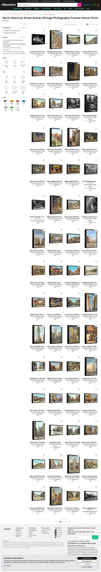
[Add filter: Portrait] (6, 62)
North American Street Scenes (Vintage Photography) (16, 14)
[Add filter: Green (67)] (12, 107)
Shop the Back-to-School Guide (51, 1)
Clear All (24, 24)
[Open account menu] (90, 5)
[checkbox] (6, 78)
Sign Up (95, 537)
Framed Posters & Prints (37, 14)
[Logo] (9, 4)
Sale (88, 8)
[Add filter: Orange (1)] (12, 101)
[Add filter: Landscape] (23, 62)
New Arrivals (57, 8)
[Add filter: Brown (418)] (18, 101)
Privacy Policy (7, 565)
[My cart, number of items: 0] (98, 5)
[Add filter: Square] (14, 62)
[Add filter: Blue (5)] (24, 101)
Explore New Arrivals (69, 1)
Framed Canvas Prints (49, 14)
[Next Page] (97, 24)
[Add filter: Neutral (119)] (18, 107)
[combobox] (47, 5)
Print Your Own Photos (32, 1)
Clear (20, 37)
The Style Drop (17, 8)
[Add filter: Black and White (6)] (6, 101)
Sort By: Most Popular (71, 24)
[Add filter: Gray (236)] (6, 107)
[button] (32, 1)
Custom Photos (46, 8)
